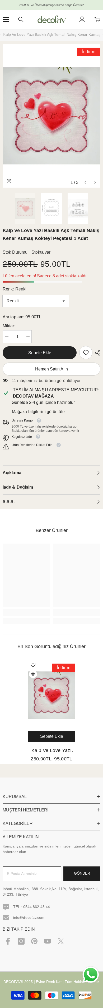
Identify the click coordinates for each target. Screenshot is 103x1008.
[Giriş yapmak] (82, 19)
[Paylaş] (96, 353)
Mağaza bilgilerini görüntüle (38, 411)
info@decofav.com (29, 917)
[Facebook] (8, 941)
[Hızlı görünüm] (33, 674)
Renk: (15, 289)
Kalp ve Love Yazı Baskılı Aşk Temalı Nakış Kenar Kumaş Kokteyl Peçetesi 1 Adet (51, 751)
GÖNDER (82, 873)
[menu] (6, 19)
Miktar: (9, 326)
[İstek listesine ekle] (33, 665)
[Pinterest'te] (34, 941)
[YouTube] (47, 941)
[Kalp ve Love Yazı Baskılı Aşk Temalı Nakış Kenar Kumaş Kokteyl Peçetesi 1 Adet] (51, 695)
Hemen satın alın (51, 369)
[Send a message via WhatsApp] (90, 974)
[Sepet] (97, 19)
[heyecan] (60, 941)
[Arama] (21, 19)
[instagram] (21, 941)
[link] (85, 352)
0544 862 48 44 (36, 907)
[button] (85, 182)
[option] (51, 116)
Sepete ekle (39, 352)
